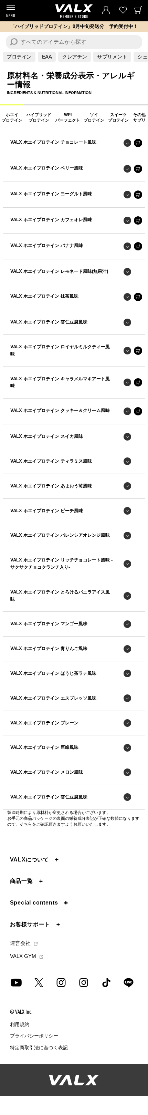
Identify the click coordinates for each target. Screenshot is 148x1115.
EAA (47, 57)
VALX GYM (24, 956)
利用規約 (19, 1024)
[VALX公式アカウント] (83, 982)
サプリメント (112, 57)
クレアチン (74, 57)
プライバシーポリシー (34, 1036)
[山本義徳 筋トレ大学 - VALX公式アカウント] (61, 982)
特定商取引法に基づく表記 (39, 1047)
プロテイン (19, 57)
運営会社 (21, 944)
